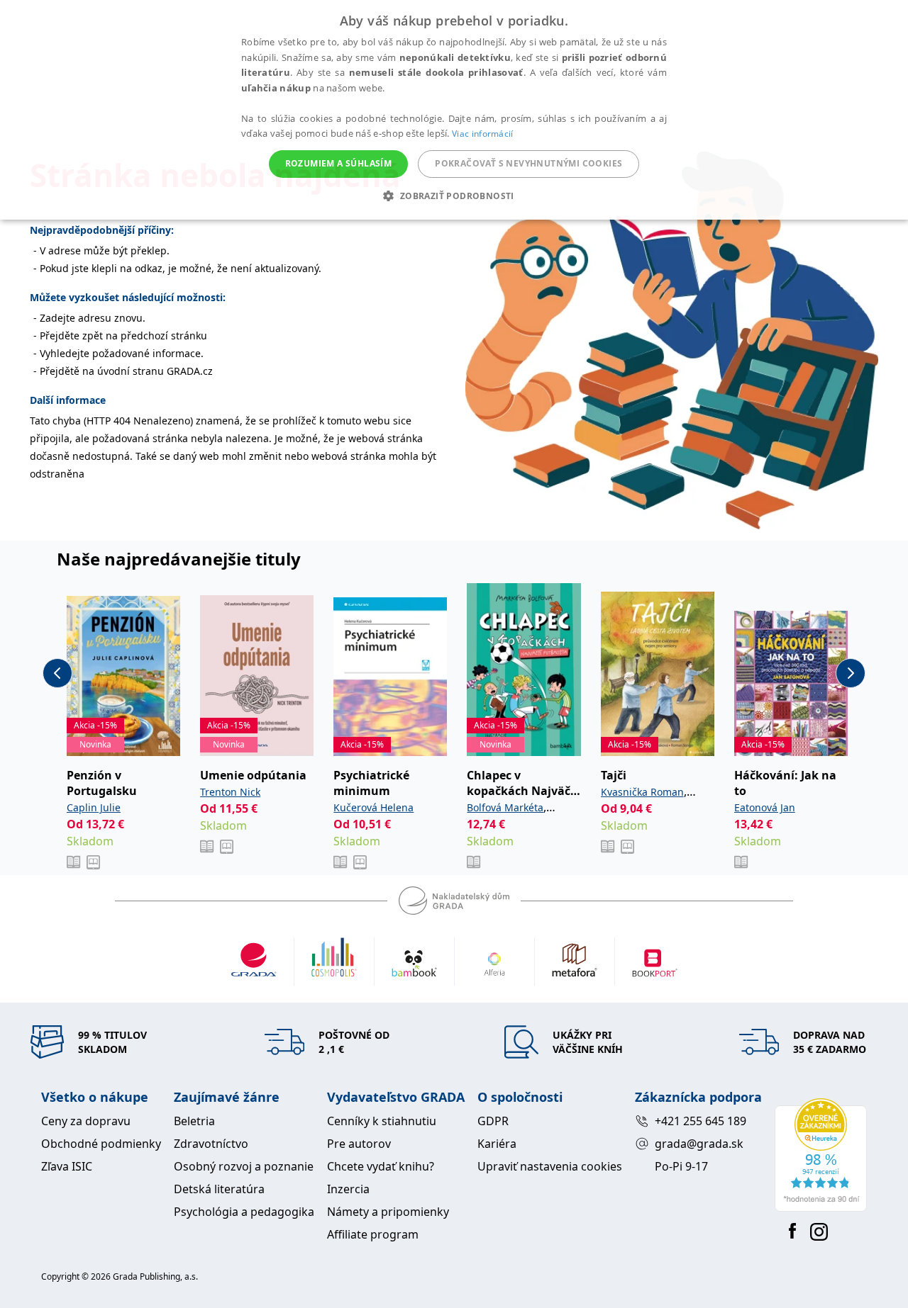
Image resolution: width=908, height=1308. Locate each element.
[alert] (454, 110)
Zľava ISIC (66, 1166)
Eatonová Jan (764, 807)
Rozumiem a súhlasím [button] (338, 163)
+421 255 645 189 (700, 1121)
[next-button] (850, 673)
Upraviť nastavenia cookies (549, 1166)
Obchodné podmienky (101, 1143)
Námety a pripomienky (388, 1211)
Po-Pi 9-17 (681, 1166)
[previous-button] (57, 673)
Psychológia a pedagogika (244, 1211)
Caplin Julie (94, 807)
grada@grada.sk (699, 1143)
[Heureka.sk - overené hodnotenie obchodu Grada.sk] (821, 1155)
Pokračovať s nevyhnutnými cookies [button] (528, 163)
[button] (454, 195)
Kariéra (496, 1143)
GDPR (493, 1121)
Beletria (194, 1121)
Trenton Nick (230, 792)
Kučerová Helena (373, 807)
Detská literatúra (219, 1189)
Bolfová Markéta (505, 807)
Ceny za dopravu (86, 1121)
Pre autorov (359, 1143)
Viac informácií (483, 134)
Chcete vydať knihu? (380, 1166)
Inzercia (348, 1189)
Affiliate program (373, 1234)
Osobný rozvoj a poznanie (244, 1166)
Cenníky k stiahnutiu (381, 1121)
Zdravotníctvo (211, 1143)
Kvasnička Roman (642, 792)
